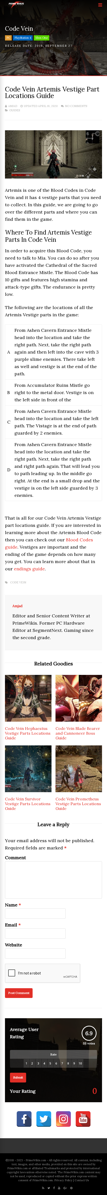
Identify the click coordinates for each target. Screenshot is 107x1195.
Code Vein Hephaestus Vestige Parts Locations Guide (28, 733)
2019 (39, 46)
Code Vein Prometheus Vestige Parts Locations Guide (78, 803)
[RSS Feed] (43, 1188)
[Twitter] (49, 1188)
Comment (15, 857)
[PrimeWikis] (16, 8)
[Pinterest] (71, 1188)
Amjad (12, 106)
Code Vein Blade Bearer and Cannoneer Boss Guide (77, 733)
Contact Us (82, 1180)
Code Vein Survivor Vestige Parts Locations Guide (28, 803)
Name (11, 905)
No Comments (76, 106)
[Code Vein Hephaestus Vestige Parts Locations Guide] (28, 720)
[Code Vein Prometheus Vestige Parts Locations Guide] (78, 790)
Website (13, 945)
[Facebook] (54, 1188)
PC (8, 38)
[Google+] (65, 1188)
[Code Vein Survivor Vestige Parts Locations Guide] (28, 790)
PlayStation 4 (22, 38)
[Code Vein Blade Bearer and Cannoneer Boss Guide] (78, 720)
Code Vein (18, 582)
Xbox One (41, 38)
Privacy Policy (63, 1180)
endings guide (29, 569)
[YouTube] (59, 1188)
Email (11, 925)
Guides (14, 110)
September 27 (58, 46)
